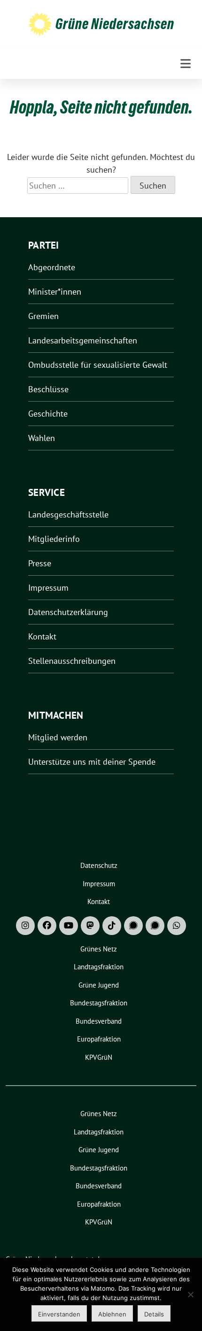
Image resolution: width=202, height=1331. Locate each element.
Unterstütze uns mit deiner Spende (91, 761)
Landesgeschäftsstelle (68, 514)
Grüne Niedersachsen (114, 23)
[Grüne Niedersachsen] (40, 23)
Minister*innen (54, 291)
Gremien (43, 316)
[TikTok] (111, 925)
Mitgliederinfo (54, 538)
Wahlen (41, 438)
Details (154, 1314)
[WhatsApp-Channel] (176, 925)
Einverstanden (59, 1314)
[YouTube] (68, 925)
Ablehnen (112, 1314)
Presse (39, 563)
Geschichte (48, 413)
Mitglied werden (57, 737)
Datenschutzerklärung (68, 612)
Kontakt (42, 636)
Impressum (48, 587)
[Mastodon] (90, 925)
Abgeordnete (51, 267)
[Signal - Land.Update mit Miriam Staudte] (155, 925)
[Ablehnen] (190, 1294)
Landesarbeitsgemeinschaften (82, 340)
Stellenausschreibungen (72, 660)
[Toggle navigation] (185, 63)
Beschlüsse (48, 389)
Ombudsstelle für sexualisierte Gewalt (97, 364)
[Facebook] (47, 925)
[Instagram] (25, 925)
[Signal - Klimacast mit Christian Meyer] (133, 925)
